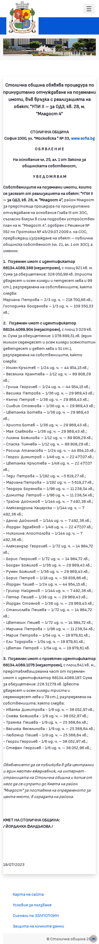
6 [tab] (83, 49)
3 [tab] (67, 49)
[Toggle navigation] (89, 9)
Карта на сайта (28, 893)
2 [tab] (62, 49)
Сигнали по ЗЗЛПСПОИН (36, 915)
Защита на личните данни (38, 925)
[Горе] (93, 939)
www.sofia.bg (83, 137)
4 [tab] (72, 49)
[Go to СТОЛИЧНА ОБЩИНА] (22, 17)
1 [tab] (56, 49)
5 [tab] (78, 49)
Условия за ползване (32, 904)
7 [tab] (88, 49)
